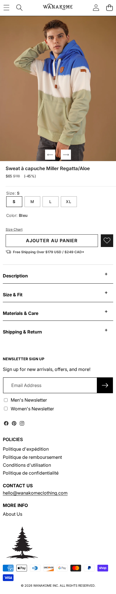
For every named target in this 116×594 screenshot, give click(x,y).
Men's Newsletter (29, 400)
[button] (109, 7)
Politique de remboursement (32, 457)
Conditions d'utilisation (27, 465)
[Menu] (6, 7)
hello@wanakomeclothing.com (35, 493)
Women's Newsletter (32, 408)
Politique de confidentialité (31, 473)
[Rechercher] (19, 7)
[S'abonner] (105, 385)
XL (69, 201)
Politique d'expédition (26, 449)
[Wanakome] (57, 7)
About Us (12, 514)
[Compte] (96, 7)
